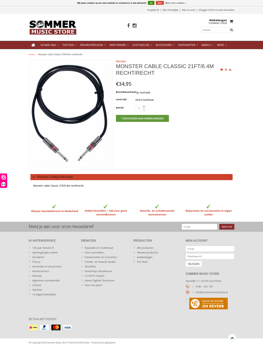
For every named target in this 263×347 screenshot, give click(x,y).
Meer (220, 45)
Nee (160, 3)
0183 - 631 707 (204, 286)
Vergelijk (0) (153, 9)
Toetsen (68, 45)
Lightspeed (109, 342)
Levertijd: (121, 99)
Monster (121, 61)
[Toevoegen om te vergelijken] (226, 70)
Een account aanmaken (222, 9)
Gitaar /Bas (48, 45)
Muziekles (90, 266)
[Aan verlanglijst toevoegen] (221, 70)
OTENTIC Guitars (94, 275)
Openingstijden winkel (44, 252)
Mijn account (188, 9)
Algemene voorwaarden (46, 280)
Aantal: (120, 107)
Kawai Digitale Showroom (100, 280)
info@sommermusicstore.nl (212, 292)
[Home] (33, 45)
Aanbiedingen (144, 257)
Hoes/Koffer (186, 45)
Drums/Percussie (91, 45)
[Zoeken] (231, 30)
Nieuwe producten (147, 252)
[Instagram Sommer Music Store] (134, 25)
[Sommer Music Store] (53, 26)
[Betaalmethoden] (33, 327)
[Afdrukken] (230, 70)
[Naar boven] (232, 338)
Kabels (206, 45)
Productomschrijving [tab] (55, 177)
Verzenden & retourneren (47, 266)
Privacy (36, 261)
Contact (36, 285)
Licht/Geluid (140, 45)
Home (32, 54)
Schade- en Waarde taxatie (100, 261)
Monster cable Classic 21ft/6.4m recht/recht (60, 54)
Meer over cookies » (175, 3)
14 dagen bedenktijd (44, 294)
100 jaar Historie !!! (43, 247)
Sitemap (37, 275)
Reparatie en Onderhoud (99, 247)
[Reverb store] (210, 304)
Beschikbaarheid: (125, 92)
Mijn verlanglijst (170, 9)
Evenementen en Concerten (101, 257)
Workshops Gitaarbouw (98, 271)
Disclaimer (38, 257)
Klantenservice (40, 271)
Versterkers (117, 45)
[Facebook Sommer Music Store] (128, 25)
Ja (151, 3)
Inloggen (203, 9)
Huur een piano (93, 285)
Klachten (37, 289)
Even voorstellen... (95, 252)
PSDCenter (84, 342)
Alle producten (145, 247)
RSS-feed (142, 261)
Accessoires (164, 45)
